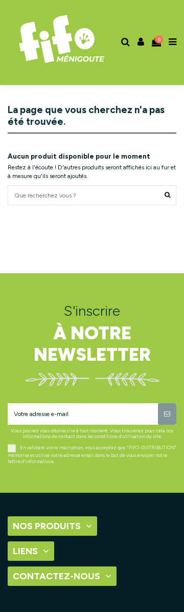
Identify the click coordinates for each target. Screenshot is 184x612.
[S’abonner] (167, 414)
